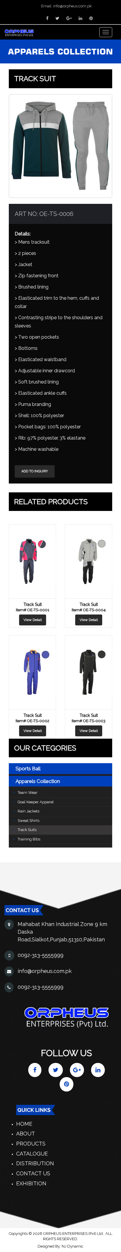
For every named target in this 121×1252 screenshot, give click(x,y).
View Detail (32, 620)
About (25, 1133)
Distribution (35, 1163)
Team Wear (28, 792)
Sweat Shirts (28, 820)
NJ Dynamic (72, 1246)
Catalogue (32, 1154)
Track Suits (27, 829)
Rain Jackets (28, 811)
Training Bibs (29, 839)
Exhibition (31, 1183)
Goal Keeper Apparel (36, 802)
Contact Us (33, 1173)
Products (31, 1143)
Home (24, 1124)
